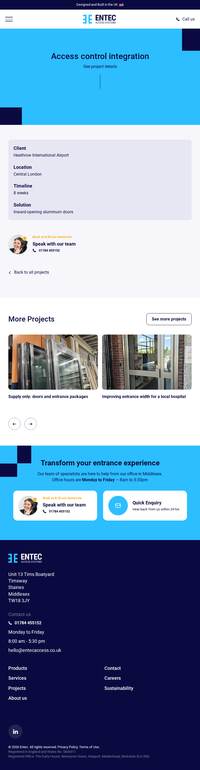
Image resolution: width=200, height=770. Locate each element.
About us (17, 698)
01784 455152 (28, 622)
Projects (17, 688)
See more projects (169, 319)
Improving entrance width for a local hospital (144, 396)
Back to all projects (31, 272)
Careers (112, 678)
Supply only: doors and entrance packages (48, 396)
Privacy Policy (68, 747)
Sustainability (118, 688)
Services (17, 678)
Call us (188, 19)
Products (17, 668)
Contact (112, 668)
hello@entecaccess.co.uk (34, 650)
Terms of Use (89, 747)
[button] (14, 424)
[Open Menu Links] (9, 19)
